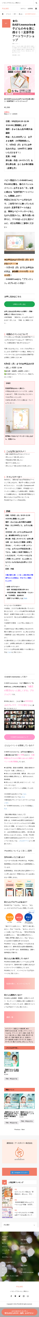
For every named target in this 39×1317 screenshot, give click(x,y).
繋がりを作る (17, 50)
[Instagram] (24, 1296)
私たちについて (6, 1243)
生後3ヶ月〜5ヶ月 (18, 47)
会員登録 (30, 8)
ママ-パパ (15, 1033)
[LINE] (15, 1296)
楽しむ (13, 46)
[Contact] (28, 1296)
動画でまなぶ (24, 1246)
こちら (25, 598)
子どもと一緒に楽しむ (26, 50)
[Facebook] (11, 1296)
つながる (18, 46)
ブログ (4, 1253)
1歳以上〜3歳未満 (25, 49)
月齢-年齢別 (15, 1037)
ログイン (23, 8)
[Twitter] (20, 1296)
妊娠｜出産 (23, 46)
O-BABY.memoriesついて (19, 737)
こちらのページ (24, 841)
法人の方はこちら (7, 1257)
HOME (4, 1239)
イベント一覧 (6, 1250)
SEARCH (36, 2)
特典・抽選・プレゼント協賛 (10, 1276)
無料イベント (24, 1250)
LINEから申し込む (19, 304)
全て (20, 1033)
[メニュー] (36, 8)
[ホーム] (2, 14)
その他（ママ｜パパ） (25, 1031)
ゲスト (17, 43)
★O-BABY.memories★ (27, 1272)
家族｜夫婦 (21, 1035)
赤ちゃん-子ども (27, 1042)
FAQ (22, 1253)
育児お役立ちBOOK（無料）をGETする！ (19, 1312)
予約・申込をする (11, 1079)
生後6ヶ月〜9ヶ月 (27, 47)
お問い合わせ (24, 1257)
